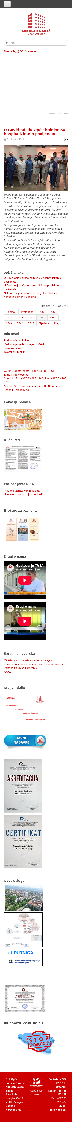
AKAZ (7, 671)
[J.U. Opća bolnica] (36, 24)
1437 (9, 317)
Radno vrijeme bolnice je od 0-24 (24, 344)
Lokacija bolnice (13, 347)
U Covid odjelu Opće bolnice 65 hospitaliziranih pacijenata (32, 279)
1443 (20, 323)
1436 (52, 311)
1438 (20, 317)
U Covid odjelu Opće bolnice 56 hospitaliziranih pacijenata (34, 132)
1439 (31, 317)
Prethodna (27, 311)
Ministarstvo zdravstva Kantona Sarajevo (28, 660)
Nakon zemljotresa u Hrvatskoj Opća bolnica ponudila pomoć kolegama (31, 294)
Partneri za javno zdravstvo (20, 667)
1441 (53, 317)
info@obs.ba (57, 1109)
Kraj (56, 323)
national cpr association (58, 113)
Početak (11, 311)
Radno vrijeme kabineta (18, 340)
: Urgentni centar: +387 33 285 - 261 (29, 370)
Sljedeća (44, 323)
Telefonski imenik (14, 351)
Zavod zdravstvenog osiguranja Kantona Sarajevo (34, 663)
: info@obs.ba (16, 374)
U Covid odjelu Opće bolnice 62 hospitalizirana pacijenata (32, 287)
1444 (31, 323)
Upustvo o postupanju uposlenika (24, 494)
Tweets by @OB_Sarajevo (20, 51)
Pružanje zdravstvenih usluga (22, 490)
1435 (41, 311)
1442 (9, 323)
